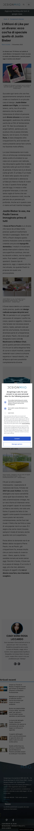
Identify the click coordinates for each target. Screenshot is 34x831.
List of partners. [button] (26, 423)
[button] (17, 413)
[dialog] (17, 415)
